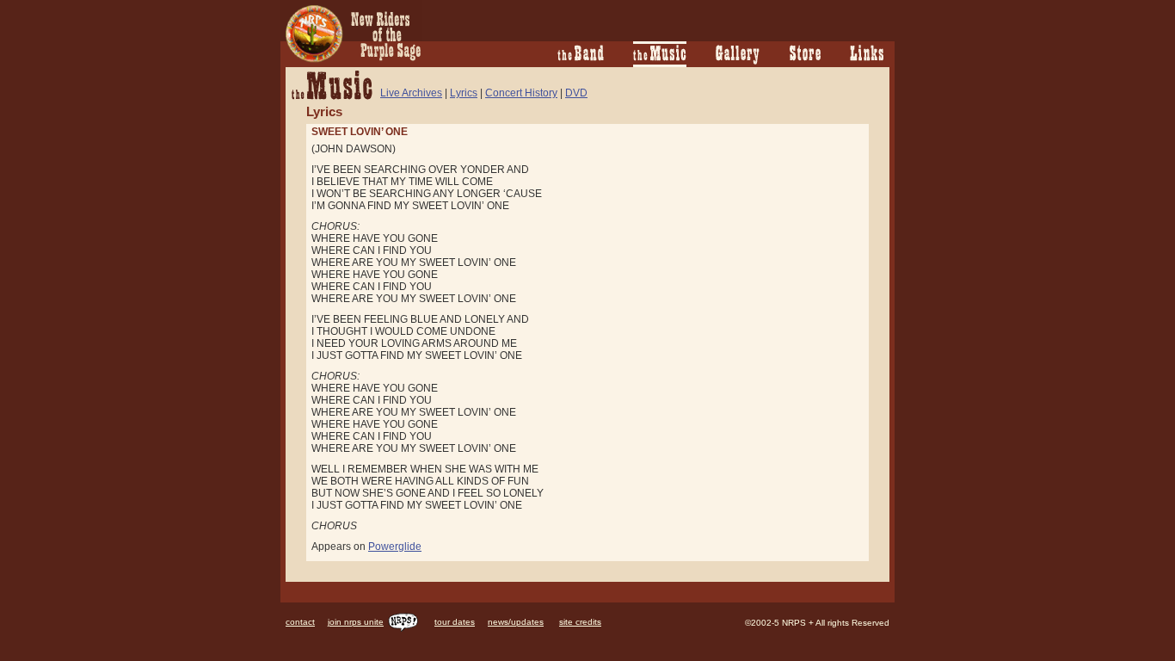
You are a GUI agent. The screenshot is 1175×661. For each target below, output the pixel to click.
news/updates (516, 622)
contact (300, 622)
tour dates (454, 622)
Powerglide (394, 547)
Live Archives (411, 93)
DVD (576, 93)
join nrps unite (356, 622)
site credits (580, 622)
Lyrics (463, 93)
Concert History (521, 93)
